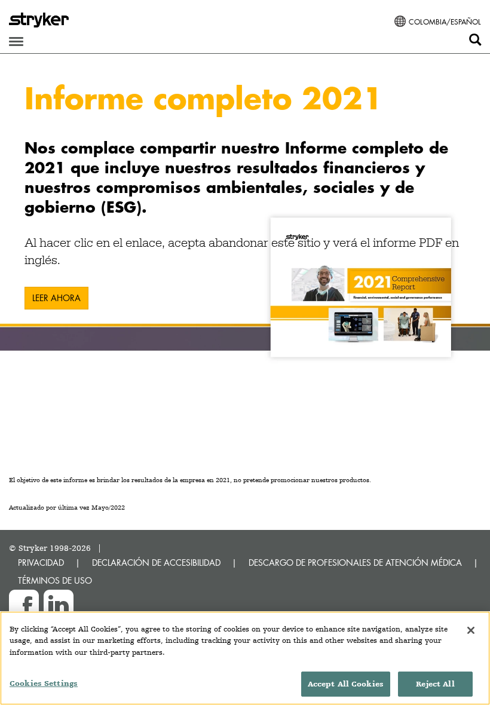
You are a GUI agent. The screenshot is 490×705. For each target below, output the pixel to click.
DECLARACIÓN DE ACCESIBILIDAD (156, 562)
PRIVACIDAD (41, 562)
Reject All (435, 683)
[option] (245, 211)
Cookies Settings (44, 683)
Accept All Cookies (346, 683)
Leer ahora (56, 298)
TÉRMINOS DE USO (55, 580)
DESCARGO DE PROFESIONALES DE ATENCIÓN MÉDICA (355, 562)
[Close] (471, 630)
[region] (245, 658)
